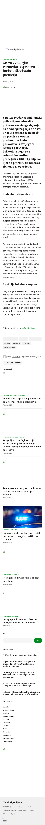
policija (7, 343)
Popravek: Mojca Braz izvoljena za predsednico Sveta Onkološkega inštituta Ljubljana (19, 663)
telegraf (27, 343)
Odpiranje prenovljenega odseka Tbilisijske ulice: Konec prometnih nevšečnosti (19, 674)
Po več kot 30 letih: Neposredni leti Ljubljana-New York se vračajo (19, 684)
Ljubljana (21, 395)
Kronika (6, 59)
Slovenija (6, 732)
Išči (4, 633)
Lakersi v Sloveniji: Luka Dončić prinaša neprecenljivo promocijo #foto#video (21, 693)
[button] (4, 50)
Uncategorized (8, 738)
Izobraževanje (8, 716)
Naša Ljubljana (28, 328)
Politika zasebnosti (9, 810)
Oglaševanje (15, 814)
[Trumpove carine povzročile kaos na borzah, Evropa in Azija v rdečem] (22, 472)
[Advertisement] (22, 23)
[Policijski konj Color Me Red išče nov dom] (22, 562)
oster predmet (35, 339)
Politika (6, 729)
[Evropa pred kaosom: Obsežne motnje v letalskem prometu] (22, 603)
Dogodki (6, 713)
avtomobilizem (8, 710)
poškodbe (16, 343)
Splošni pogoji (22, 810)
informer (23, 339)
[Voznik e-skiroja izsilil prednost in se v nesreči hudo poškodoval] (22, 383)
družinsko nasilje (10, 339)
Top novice (13, 59)
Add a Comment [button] (14, 363)
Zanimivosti (16, 574)
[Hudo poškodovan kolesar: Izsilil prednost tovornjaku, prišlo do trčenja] (22, 517)
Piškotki (31, 810)
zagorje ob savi (9, 347)
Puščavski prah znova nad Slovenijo (20, 655)
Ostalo (5, 726)
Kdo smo (6, 814)
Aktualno (13, 395)
